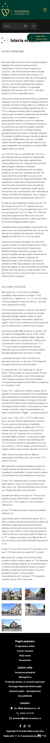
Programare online (25, 646)
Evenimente (25, 660)
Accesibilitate (25, 696)
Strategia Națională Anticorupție (25, 686)
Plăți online (25, 655)
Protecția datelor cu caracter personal (25, 681)
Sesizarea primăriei (25, 672)
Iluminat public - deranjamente (25, 691)
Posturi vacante (25, 651)
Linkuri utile (25, 667)
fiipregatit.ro (25, 677)
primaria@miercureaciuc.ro (25, 718)
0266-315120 (25, 713)
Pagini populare (25, 641)
